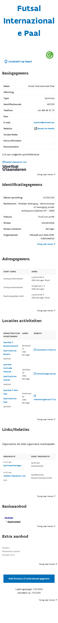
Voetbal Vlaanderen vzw (15, 162)
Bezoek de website (45, 128)
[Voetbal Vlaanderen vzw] (14, 168)
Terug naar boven (45, 174)
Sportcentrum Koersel (10, 378)
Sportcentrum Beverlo (10, 352)
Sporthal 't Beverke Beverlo (10, 344)
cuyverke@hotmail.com (43, 122)
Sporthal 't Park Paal (10, 392)
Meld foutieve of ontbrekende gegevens (29, 578)
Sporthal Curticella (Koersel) (7, 368)
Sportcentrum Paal (10, 400)
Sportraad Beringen (12, 465)
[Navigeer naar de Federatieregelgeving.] (49, 55)
